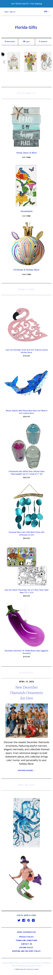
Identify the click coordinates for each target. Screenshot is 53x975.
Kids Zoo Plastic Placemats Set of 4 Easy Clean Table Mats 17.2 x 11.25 (26, 591)
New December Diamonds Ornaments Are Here (26, 692)
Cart (27, 42)
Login (6, 12)
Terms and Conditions (26, 940)
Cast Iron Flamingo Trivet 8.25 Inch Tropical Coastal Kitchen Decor (27, 351)
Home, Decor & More (26, 152)
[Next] (48, 61)
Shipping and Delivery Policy (26, 951)
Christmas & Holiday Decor (26, 269)
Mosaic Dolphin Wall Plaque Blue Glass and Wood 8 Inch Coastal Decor (26, 412)
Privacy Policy (26, 937)
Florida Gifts (22, 969)
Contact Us (26, 944)
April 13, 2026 (26, 681)
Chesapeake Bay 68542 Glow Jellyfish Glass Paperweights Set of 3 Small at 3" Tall (27, 472)
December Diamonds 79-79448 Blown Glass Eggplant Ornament (26, 652)
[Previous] (4, 61)
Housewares (27, 211)
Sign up (12, 12)
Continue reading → (26, 770)
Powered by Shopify (33, 969)
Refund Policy (26, 948)
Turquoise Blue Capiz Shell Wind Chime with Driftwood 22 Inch (26, 533)
